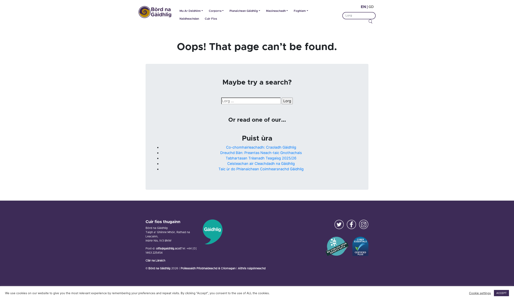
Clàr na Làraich (155, 260)
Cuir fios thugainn (163, 222)
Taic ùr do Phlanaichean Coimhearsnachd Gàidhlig (261, 169)
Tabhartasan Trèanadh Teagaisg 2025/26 (261, 158)
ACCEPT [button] (501, 293)
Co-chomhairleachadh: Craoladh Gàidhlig (261, 147)
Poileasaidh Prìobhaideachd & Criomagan (208, 268)
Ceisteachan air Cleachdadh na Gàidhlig (261, 163)
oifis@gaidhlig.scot (168, 248)
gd (371, 7)
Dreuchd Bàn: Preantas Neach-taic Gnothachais (261, 153)
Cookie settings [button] (480, 293)
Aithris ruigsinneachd (252, 268)
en (363, 7)
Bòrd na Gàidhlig (159, 268)
